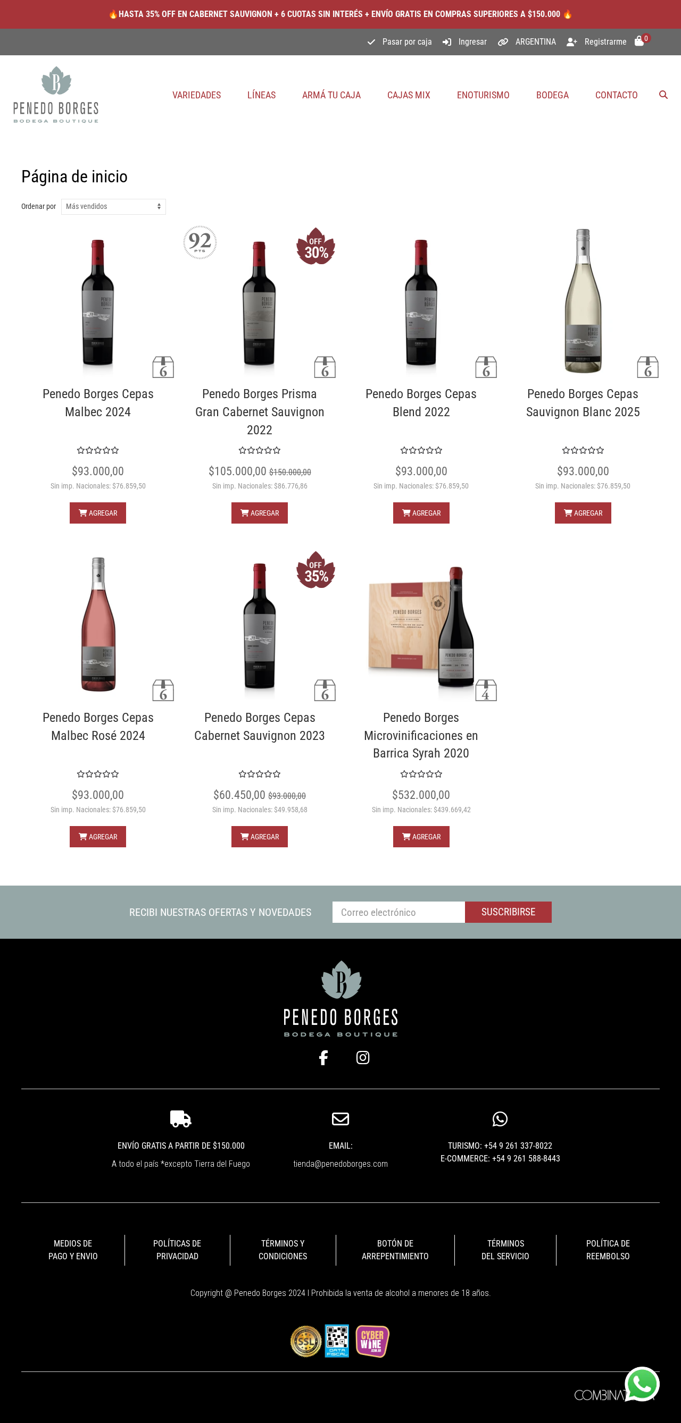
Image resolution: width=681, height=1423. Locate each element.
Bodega (552, 94)
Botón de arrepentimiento (395, 1250)
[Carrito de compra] (639, 42)
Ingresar (473, 42)
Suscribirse (508, 912)
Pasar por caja (407, 42)
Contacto (616, 94)
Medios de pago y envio (73, 1250)
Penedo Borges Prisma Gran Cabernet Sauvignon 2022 (260, 411)
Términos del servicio (505, 1250)
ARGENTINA (536, 42)
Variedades (196, 94)
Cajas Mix (408, 94)
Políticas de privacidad (177, 1250)
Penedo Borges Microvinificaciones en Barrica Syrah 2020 (421, 735)
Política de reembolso (608, 1250)
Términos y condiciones (283, 1250)
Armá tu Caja (331, 94)
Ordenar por (38, 206)
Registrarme (606, 42)
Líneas (261, 94)
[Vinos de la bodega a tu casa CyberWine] (372, 1340)
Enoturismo (483, 94)
